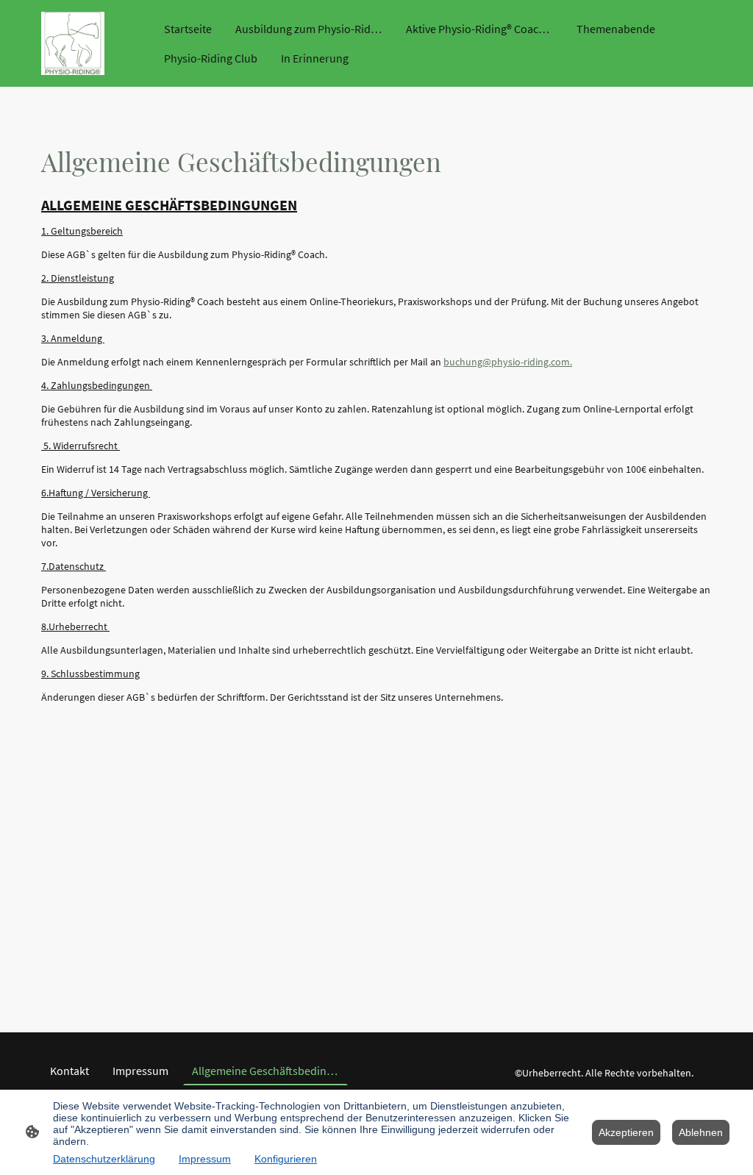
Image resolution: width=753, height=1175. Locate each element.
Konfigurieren (285, 1159)
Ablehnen (701, 1132)
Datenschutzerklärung (104, 1159)
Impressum (205, 1159)
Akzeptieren (626, 1132)
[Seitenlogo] (72, 43)
